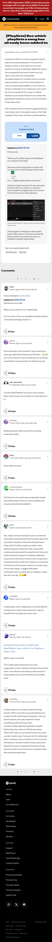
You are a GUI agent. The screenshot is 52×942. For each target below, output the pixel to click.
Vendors (9, 836)
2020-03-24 (19, 299)
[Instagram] (9, 904)
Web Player (11, 853)
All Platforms (11, 252)
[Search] (36, 19)
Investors (10, 831)
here (29, 319)
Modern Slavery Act (12, 933)
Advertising (11, 826)
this (25, 309)
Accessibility (18, 930)
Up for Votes (25, 295)
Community (13, 19)
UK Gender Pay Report (13, 937)
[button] (19, 135)
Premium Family (12, 885)
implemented (26, 129)
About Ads (9, 930)
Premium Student (13, 890)
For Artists (10, 816)
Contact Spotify (12, 863)
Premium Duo (11, 880)
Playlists (22, 252)
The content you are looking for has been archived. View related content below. (27, 26)
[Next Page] (38, 279)
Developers (11, 821)
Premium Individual (14, 874)
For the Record (12, 804)
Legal (7, 922)
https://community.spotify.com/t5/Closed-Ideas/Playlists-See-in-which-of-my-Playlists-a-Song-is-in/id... (24, 648)
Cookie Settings (21, 926)
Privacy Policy (10, 926)
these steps (32, 10)
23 (34, 279)
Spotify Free (11, 895)
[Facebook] (24, 904)
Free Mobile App (13, 858)
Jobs (8, 799)
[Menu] (48, 18)
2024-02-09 (23, 148)
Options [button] (46, 52)
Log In (42, 19)
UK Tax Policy (23, 933)
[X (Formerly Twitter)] (16, 904)
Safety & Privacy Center (18, 922)
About (8, 794)
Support (9, 848)
